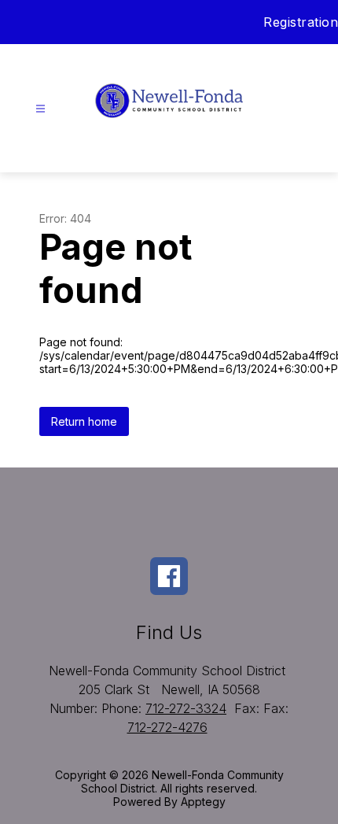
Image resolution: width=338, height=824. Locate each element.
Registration (300, 22)
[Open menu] (40, 109)
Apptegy (203, 801)
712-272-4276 (167, 727)
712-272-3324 (185, 708)
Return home (84, 421)
